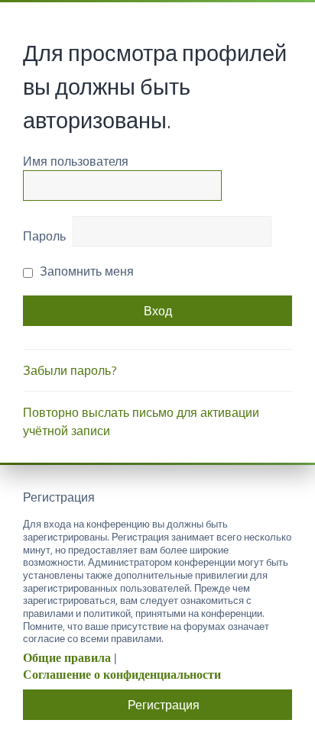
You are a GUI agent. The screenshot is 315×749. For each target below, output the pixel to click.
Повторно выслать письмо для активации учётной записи (141, 421)
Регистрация (164, 705)
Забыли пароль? (70, 370)
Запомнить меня (85, 271)
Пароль (44, 236)
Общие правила (67, 657)
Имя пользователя (75, 161)
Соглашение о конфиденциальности (122, 674)
